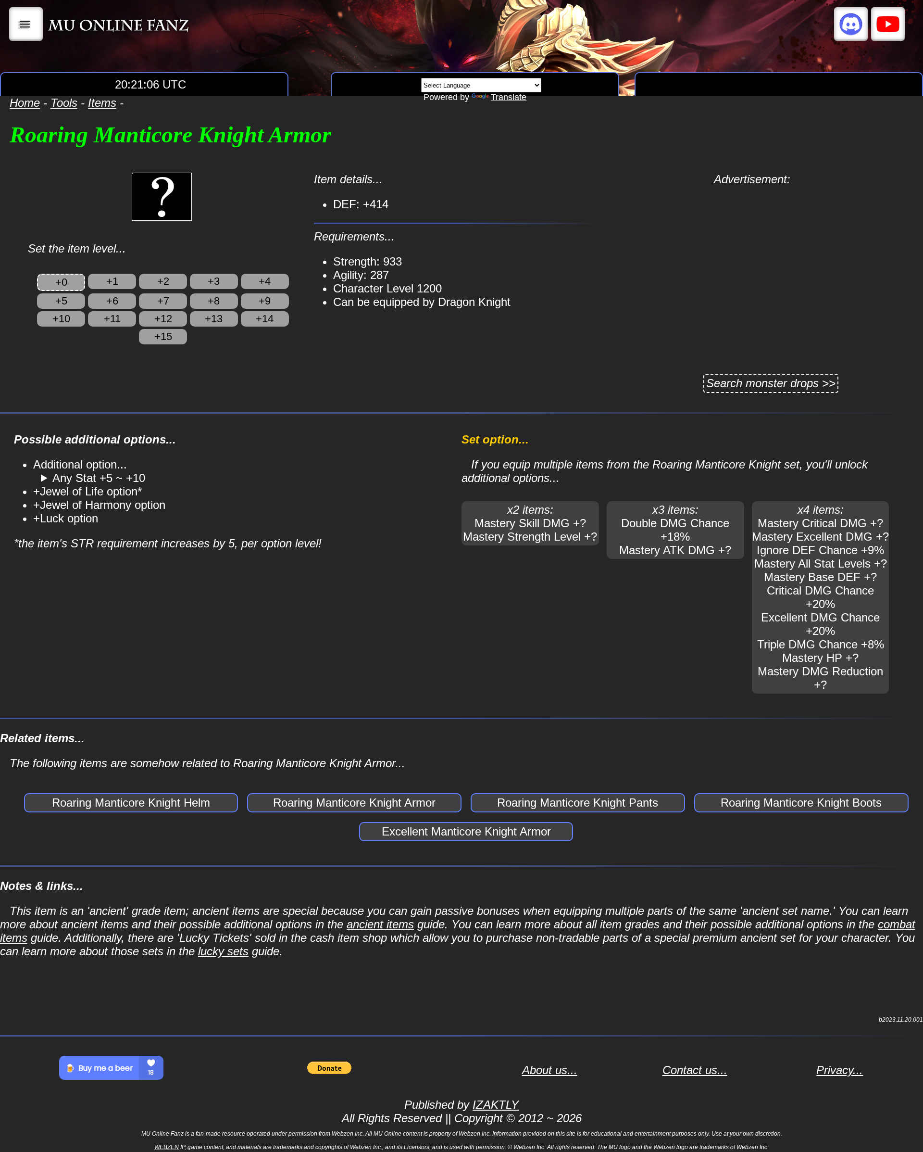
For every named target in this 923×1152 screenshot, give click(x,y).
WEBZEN (166, 1147)
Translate (508, 97)
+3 (214, 281)
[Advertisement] (752, 253)
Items (102, 102)
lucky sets (223, 951)
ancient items (380, 924)
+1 (112, 281)
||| (26, 24)
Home (25, 102)
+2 (163, 281)
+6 (112, 301)
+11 (112, 319)
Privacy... (839, 1069)
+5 (61, 301)
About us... (549, 1069)
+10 (61, 319)
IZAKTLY (496, 1104)
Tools (63, 102)
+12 (163, 319)
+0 (61, 282)
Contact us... (694, 1069)
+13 (214, 319)
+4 (265, 281)
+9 (265, 301)
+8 (214, 301)
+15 (163, 336)
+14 (265, 319)
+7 (163, 301)
